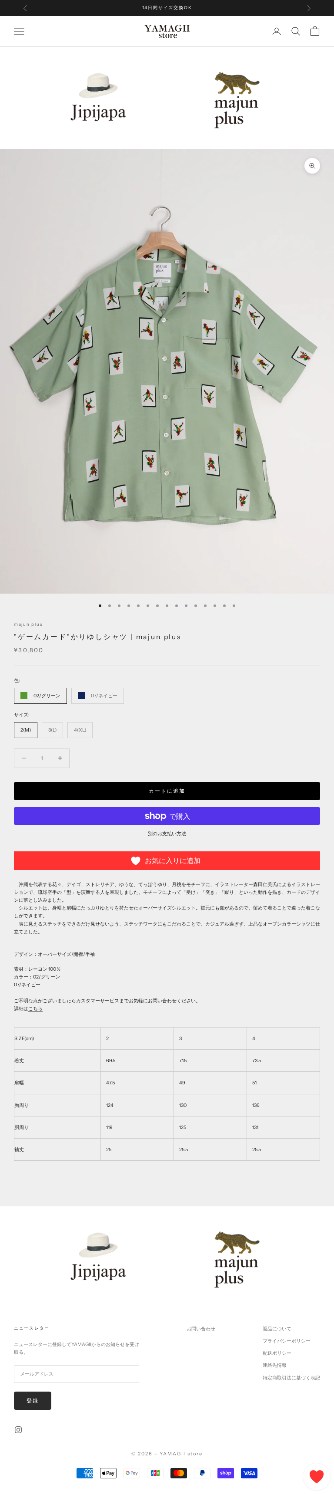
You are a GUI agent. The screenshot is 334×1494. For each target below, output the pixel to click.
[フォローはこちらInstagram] (18, 1429)
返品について (277, 1329)
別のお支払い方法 (167, 834)
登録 (33, 1400)
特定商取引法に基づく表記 (291, 1378)
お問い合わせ (201, 1329)
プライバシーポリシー (287, 1341)
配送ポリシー (277, 1353)
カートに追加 (167, 791)
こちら (35, 1008)
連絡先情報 (275, 1365)
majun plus (28, 624)
